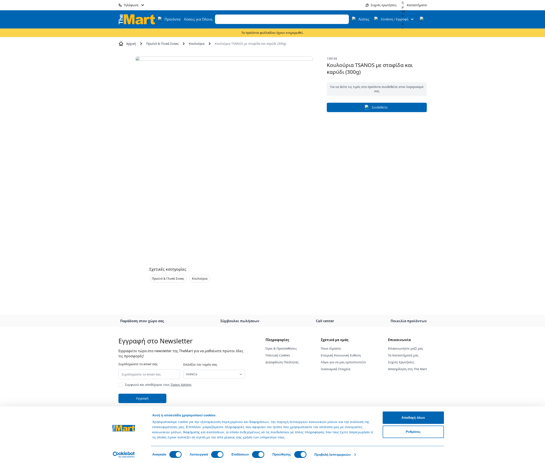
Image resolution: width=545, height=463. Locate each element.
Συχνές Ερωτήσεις (401, 362)
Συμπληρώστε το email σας (138, 364)
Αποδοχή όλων (413, 417)
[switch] (217, 454)
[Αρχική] (136, 19)
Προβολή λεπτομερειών (332, 454)
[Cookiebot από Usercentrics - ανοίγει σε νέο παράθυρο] (123, 454)
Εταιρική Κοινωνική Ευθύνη (341, 355)
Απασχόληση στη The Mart (407, 369)
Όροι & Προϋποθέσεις (281, 348)
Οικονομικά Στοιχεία (335, 369)
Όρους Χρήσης (181, 385)
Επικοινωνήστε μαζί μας (405, 348)
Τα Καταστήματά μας (403, 355)
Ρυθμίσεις (413, 431)
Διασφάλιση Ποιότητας (282, 362)
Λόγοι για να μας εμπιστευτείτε (343, 362)
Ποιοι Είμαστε (331, 348)
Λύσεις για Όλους (198, 19)
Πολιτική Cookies (278, 355)
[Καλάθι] (422, 19)
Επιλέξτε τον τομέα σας (200, 364)
